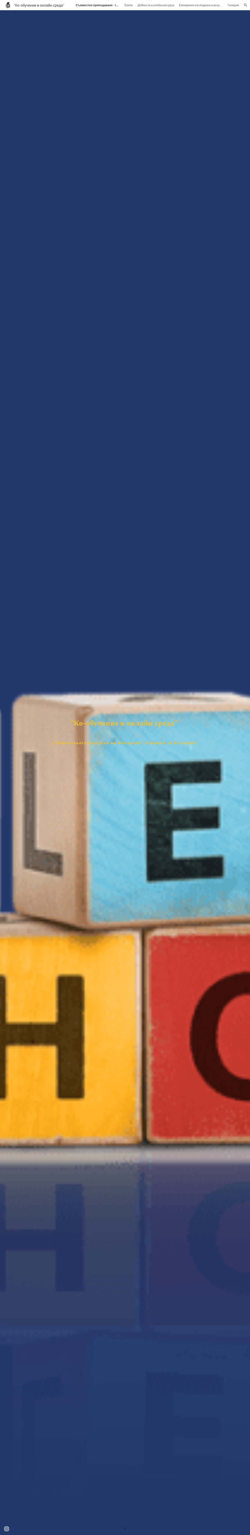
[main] (125, 772)
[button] (245, 5)
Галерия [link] (233, 5)
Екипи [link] (128, 5)
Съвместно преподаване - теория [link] (98, 5)
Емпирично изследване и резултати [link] (201, 5)
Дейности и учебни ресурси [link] (155, 5)
